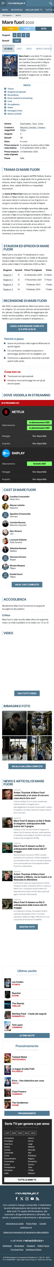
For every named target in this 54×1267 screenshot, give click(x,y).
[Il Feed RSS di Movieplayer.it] (37, 1198)
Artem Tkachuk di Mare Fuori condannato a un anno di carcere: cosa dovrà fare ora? (31, 795)
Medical (31, 1147)
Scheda (8, 48)
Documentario (10, 1159)
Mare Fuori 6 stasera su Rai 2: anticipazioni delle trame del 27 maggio (30, 849)
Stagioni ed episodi (16, 91)
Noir (29, 1153)
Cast (19, 48)
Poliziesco (32, 1156)
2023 (33, 1133)
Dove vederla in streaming (20, 98)
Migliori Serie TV (33, 9)
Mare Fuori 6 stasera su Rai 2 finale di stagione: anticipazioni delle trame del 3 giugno (32, 823)
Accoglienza (13, 104)
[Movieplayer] (27, 1193)
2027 (7, 1133)
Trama (10, 88)
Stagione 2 (8, 279)
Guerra (31, 1138)
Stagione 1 (7, 275)
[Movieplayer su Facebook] (16, 1198)
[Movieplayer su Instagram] (27, 1198)
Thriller (31, 1170)
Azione (7, 1147)
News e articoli (14, 113)
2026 (14, 1133)
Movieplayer (7, 15)
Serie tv (18, 15)
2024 (27, 1133)
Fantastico (8, 1170)
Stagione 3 (8, 284)
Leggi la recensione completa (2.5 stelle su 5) (27, 327)
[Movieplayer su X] (21, 1198)
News (5, 9)
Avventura (8, 1144)
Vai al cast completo (27, 584)
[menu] (3, 3)
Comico (7, 1150)
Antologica (8, 1141)
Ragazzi (31, 1159)
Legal (30, 1144)
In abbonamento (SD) (39, 422)
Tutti (17, 40)
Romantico (32, 1161)
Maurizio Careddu (28, 127)
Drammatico (25, 123)
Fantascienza (9, 1167)
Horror (30, 1141)
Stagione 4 (8, 289)
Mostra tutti (27, 927)
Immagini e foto (14, 110)
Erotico (7, 1164)
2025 (20, 1133)
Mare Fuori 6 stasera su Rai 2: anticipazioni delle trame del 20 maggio (30, 905)
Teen (34, 123)
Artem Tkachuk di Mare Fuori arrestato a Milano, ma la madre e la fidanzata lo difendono (33, 877)
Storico (31, 1164)
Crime (40, 123)
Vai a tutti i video (27, 693)
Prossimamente (27, 1113)
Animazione (9, 1138)
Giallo (6, 1173)
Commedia (8, 1153)
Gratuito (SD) (39, 463)
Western (31, 1173)
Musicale (31, 1150)
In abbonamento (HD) (39, 428)
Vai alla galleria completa (27, 766)
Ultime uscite (27, 1035)
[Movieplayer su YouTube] (32, 1198)
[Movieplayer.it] (16, 3)
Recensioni (16, 9)
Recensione (13, 95)
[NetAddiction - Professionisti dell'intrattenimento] (33, 1240)
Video (29, 48)
